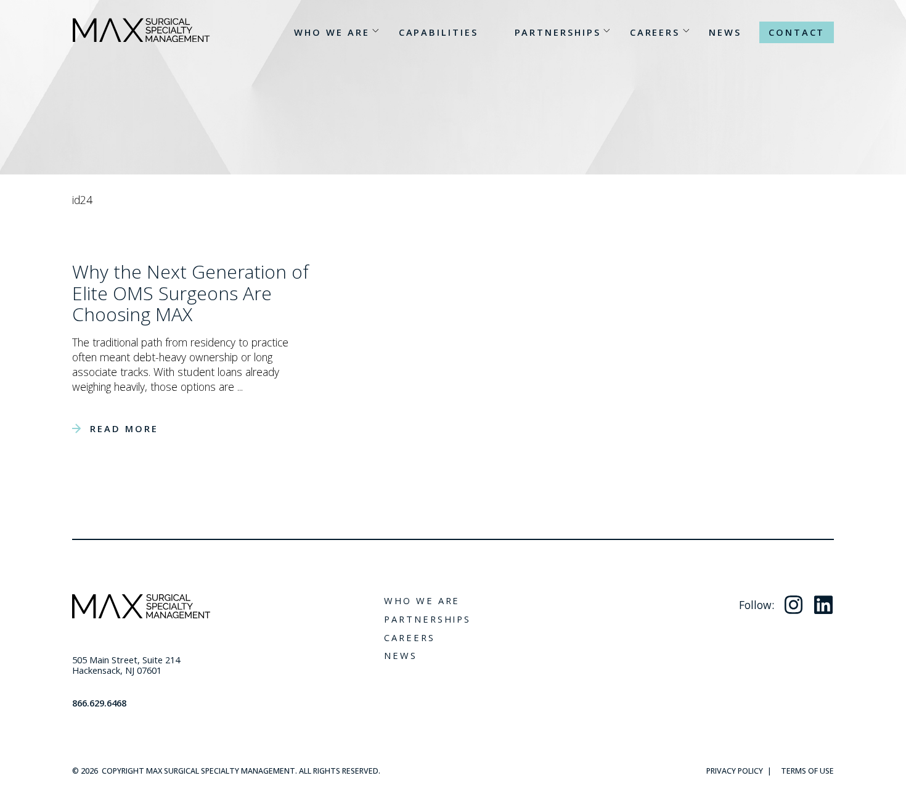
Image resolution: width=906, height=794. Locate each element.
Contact (797, 32)
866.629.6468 (99, 703)
